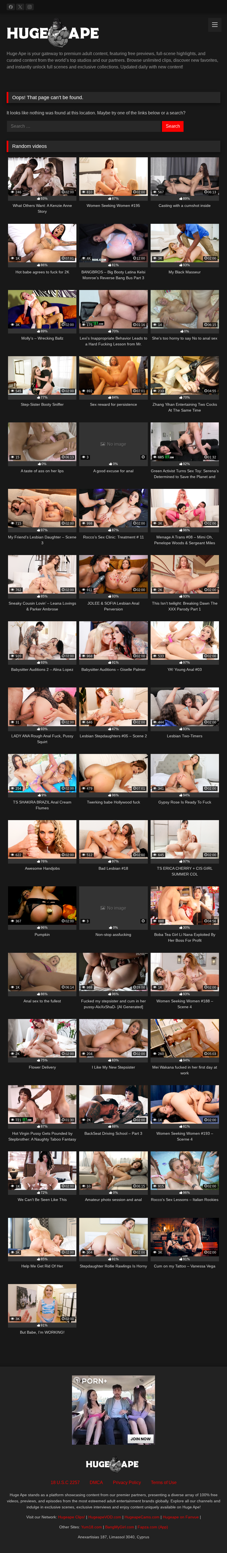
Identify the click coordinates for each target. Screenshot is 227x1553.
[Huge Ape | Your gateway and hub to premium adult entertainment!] (113, 34)
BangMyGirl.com (119, 1527)
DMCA (96, 1482)
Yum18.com (91, 1527)
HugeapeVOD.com (104, 1517)
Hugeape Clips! (71, 1517)
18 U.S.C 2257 (65, 1482)
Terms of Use (164, 1482)
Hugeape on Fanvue (181, 1517)
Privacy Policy (127, 1482)
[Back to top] (210, 1536)
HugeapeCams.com (142, 1517)
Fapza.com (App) (153, 1527)
